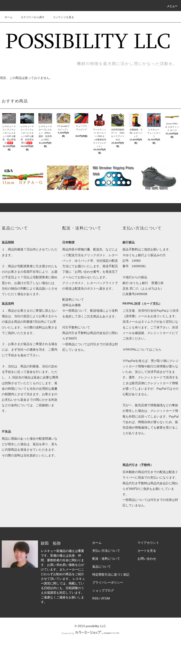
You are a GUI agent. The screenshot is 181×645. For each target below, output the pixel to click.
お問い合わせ (147, 558)
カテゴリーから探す (33, 17)
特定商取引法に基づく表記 (110, 574)
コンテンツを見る (63, 17)
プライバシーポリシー (107, 582)
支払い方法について (106, 550)
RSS (95, 598)
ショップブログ (103, 590)
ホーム (9, 17)
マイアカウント (148, 542)
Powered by (68, 633)
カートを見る (147, 550)
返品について (101, 566)
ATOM (105, 598)
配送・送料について (106, 558)
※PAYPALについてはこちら (142, 349)
